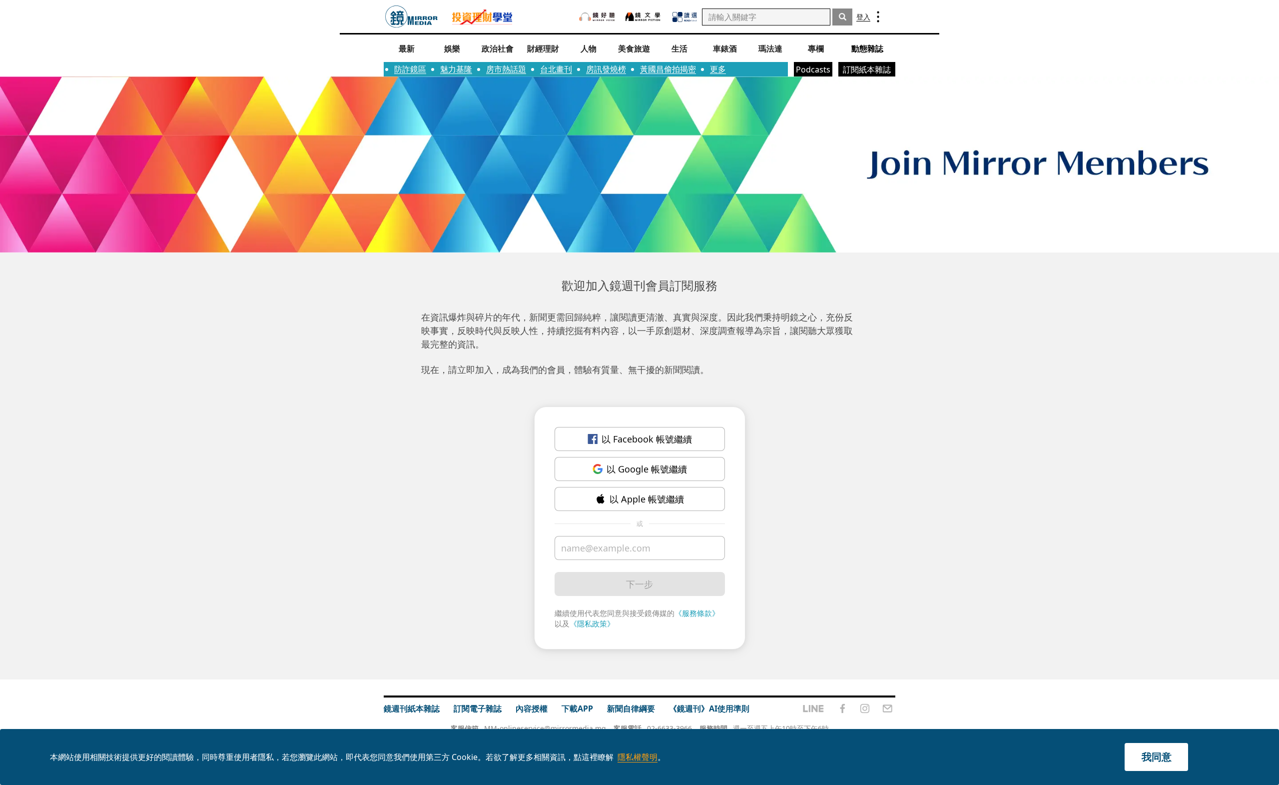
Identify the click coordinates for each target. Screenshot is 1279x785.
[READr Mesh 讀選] (684, 17)
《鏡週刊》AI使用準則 (709, 708)
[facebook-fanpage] (842, 709)
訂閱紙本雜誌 (867, 69)
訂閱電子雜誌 (478, 708)
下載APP (577, 708)
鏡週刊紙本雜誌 (412, 708)
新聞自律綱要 (631, 708)
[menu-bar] (878, 16)
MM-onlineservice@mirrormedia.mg (545, 728)
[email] (887, 709)
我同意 (1157, 757)
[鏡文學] (644, 16)
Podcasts (813, 69)
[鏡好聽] (597, 16)
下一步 (639, 584)
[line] (813, 709)
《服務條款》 (696, 613)
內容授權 (532, 708)
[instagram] (865, 709)
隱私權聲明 (637, 757)
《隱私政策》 (592, 623)
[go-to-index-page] (411, 17)
